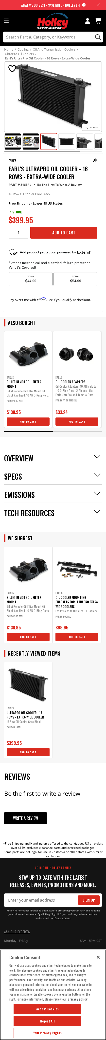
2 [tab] (77, 431)
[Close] (98, 957)
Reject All (47, 1021)
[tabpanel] (28, 379)
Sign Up (89, 900)
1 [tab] (28, 431)
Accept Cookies (47, 1008)
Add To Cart (63, 233)
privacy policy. (78, 999)
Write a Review (25, 818)
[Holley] (53, 21)
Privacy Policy (62, 918)
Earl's (13, 160)
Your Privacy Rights (47, 1032)
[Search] (97, 37)
